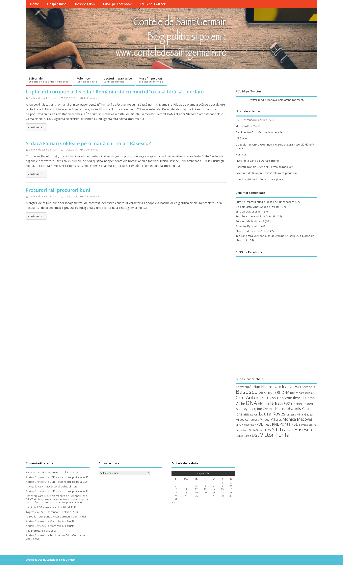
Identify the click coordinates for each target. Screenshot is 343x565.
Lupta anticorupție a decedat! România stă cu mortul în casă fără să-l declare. (115, 91)
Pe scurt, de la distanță (250, 221)
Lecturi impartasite (118, 79)
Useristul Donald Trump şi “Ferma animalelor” (264, 167)
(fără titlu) (242, 138)
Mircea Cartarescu (247, 419)
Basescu (247, 392)
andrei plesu (288, 386)
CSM (273, 398)
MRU (238, 424)
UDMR (239, 436)
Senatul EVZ (264, 430)
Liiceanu (291, 414)
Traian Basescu (295, 429)
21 (213, 492)
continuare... (36, 127)
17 (175, 492)
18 (185, 492)
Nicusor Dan (249, 424)
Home (34, 4)
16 (230, 489)
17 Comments (91, 98)
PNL (275, 424)
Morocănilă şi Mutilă (248, 126)
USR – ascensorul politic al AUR (255, 120)
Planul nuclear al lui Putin (251, 231)
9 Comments (91, 149)
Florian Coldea (302, 404)
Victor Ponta (274, 434)
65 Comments (91, 196)
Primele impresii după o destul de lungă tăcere (265, 202)
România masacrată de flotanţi (255, 216)
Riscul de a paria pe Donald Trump (257, 160)
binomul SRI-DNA (273, 392)
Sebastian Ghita (246, 430)
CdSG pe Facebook (117, 4)
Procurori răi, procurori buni (58, 190)
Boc (292, 393)
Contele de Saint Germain (43, 98)
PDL (260, 424)
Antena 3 (308, 386)
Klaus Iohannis (288, 408)
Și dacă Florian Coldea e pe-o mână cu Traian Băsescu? (88, 143)
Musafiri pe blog (151, 79)
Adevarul (242, 387)
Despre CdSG (85, 4)
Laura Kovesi (272, 414)
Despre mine (57, 4)
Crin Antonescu (253, 397)
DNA (251, 403)
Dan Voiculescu (290, 397)
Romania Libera (307, 424)
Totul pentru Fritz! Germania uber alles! (260, 132)
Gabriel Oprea (243, 409)
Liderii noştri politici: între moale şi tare (259, 179)
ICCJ (254, 409)
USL (255, 435)
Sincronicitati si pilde (248, 211)
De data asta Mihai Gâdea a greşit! (257, 207)
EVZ (286, 403)
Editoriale (49, 79)
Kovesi (254, 414)
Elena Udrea (270, 403)
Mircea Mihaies (271, 419)
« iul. (174, 502)
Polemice (86, 79)
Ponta (285, 424)
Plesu (267, 424)
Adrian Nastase (261, 386)
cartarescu (302, 393)
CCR (312, 393)
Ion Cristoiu (266, 409)
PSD (295, 424)
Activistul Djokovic (247, 226)
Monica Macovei (297, 419)
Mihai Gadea (305, 414)
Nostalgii (241, 154)
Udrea (247, 436)
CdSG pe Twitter (153, 4)
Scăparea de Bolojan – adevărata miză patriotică (266, 173)
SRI (275, 429)
